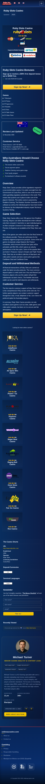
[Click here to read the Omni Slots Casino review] (12, 475)
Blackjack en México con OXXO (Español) (17, 758)
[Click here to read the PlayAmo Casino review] (12, 407)
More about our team (15, 714)
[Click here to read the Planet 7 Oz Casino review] (12, 384)
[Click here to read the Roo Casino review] (12, 519)
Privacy (6, 748)
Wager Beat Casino (12, 440)
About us (6, 735)
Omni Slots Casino (12, 486)
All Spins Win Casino (12, 372)
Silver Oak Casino (31, 628)
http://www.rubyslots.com (11, 548)
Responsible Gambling (11, 752)
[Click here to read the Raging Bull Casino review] (12, 452)
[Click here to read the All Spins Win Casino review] (12, 361)
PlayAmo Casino (12, 418)
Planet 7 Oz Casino (12, 395)
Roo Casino (12, 529)
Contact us (7, 739)
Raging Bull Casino (12, 463)
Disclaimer (7, 755)
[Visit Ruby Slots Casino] (22, 32)
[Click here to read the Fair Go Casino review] (12, 498)
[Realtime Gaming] (22, 46)
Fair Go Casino (12, 508)
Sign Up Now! (20, 87)
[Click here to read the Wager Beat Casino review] (12, 429)
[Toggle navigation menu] (41, 3)
